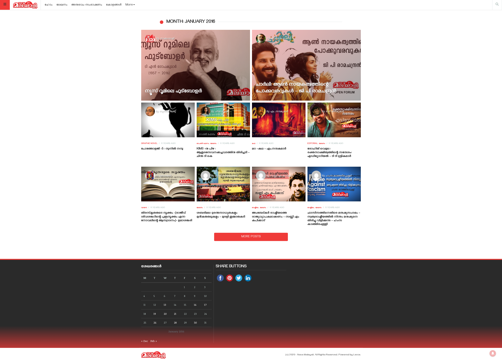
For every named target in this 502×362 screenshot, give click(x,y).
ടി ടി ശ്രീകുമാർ (335, 111)
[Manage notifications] (493, 353)
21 (175, 314)
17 (205, 305)
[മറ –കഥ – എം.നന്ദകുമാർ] (278, 120)
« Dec (144, 341)
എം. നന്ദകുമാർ (279, 111)
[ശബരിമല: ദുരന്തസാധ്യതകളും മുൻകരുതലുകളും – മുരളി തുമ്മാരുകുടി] (223, 184)
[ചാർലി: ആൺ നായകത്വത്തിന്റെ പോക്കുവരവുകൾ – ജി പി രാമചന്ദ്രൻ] (306, 65)
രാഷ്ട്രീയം (255, 208)
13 (165, 305)
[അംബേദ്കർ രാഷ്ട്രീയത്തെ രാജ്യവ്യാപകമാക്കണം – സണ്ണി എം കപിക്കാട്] (278, 184)
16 (195, 305)
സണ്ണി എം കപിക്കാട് (281, 175)
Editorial (312, 144)
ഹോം (49, 5)
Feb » (153, 341)
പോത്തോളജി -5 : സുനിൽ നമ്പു (162, 149)
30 (195, 322)
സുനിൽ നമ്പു (167, 111)
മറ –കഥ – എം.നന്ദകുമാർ (269, 149)
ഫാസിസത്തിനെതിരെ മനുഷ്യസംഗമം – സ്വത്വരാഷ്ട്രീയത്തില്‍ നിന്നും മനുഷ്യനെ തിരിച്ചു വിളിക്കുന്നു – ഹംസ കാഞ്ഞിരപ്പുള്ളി (333, 218)
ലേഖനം (61, 5)
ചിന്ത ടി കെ (221, 111)
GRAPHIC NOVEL (149, 144)
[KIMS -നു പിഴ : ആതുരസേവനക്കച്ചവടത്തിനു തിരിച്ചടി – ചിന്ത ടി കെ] (223, 120)
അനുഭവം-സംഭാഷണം (86, 5)
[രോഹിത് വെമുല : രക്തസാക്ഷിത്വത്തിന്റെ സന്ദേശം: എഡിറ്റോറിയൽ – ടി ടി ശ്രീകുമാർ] (334, 120)
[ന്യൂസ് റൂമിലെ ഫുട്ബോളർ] (195, 65)
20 (165, 314)
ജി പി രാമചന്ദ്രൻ (281, 38)
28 (175, 322)
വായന (144, 208)
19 (155, 314)
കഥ (254, 144)
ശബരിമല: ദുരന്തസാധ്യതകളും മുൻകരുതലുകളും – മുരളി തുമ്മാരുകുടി (221, 215)
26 (155, 322)
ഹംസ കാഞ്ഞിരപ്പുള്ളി (338, 175)
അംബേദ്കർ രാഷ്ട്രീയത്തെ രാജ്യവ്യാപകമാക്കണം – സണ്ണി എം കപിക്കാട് (275, 217)
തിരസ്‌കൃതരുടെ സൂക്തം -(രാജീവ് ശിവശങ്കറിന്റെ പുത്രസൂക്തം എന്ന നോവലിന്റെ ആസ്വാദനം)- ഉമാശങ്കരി (166, 217)
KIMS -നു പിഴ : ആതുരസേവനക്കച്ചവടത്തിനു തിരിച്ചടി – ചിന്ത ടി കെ (223, 152)
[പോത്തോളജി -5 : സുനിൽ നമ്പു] (168, 120)
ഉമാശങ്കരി (165, 175)
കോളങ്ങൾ (114, 5)
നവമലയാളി (167, 38)
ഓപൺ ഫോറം (203, 144)
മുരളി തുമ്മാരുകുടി (226, 175)
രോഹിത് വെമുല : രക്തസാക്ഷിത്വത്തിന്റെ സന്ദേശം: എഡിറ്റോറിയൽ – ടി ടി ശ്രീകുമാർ (329, 152)
